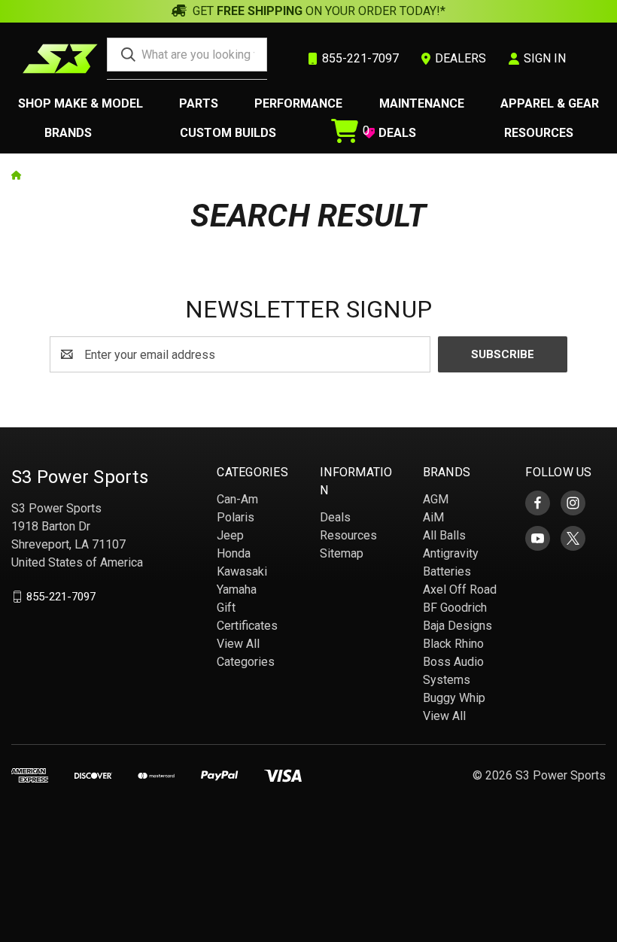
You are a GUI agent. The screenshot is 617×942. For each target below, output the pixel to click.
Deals (335, 517)
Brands (68, 133)
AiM (433, 517)
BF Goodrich (455, 607)
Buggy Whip (454, 698)
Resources (538, 133)
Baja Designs (457, 625)
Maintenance (421, 103)
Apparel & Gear (549, 103)
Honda (234, 553)
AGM (435, 499)
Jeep (230, 535)
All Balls (444, 535)
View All (444, 716)
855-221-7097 (61, 596)
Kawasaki (242, 571)
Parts (198, 103)
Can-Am (237, 499)
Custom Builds (228, 133)
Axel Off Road (460, 589)
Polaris (235, 517)
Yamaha (237, 589)
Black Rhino (453, 644)
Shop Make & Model (80, 103)
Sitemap (341, 553)
